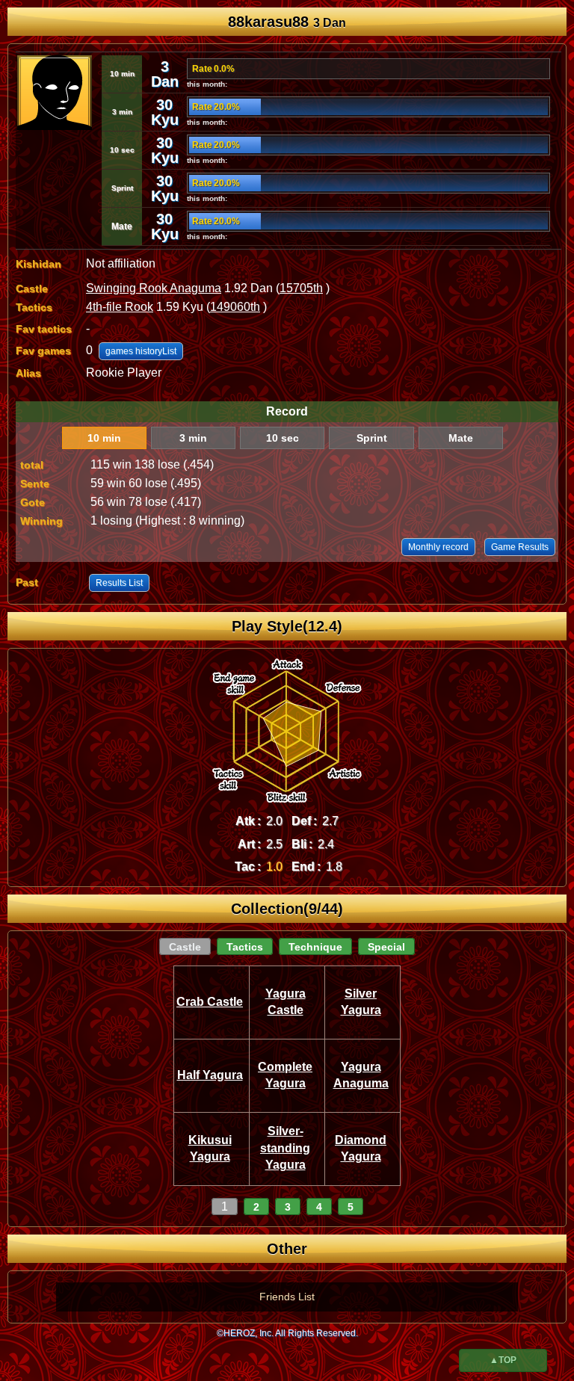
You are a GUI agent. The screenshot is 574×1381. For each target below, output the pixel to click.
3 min (193, 438)
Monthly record (438, 547)
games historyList (140, 351)
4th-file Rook (119, 306)
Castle (185, 947)
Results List (119, 583)
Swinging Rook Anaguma (153, 288)
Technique (315, 947)
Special (386, 947)
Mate (460, 438)
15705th (301, 288)
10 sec (282, 438)
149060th (235, 306)
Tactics (244, 947)
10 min (104, 438)
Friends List (287, 1297)
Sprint (372, 438)
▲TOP (503, 1360)
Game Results (520, 547)
